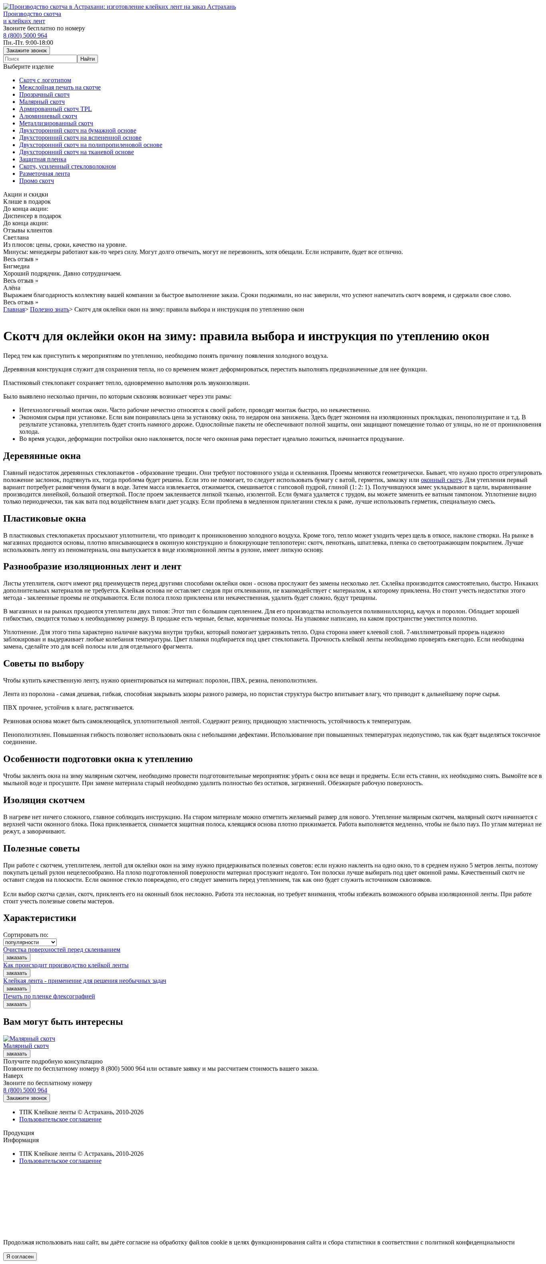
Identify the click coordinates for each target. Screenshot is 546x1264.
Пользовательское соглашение (60, 1119)
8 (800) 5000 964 (25, 35)
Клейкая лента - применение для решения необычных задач (84, 980)
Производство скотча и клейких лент (32, 17)
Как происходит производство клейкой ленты (66, 965)
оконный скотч (441, 479)
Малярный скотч (26, 1045)
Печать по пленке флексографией (49, 996)
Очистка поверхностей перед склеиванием (61, 949)
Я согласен (20, 1257)
